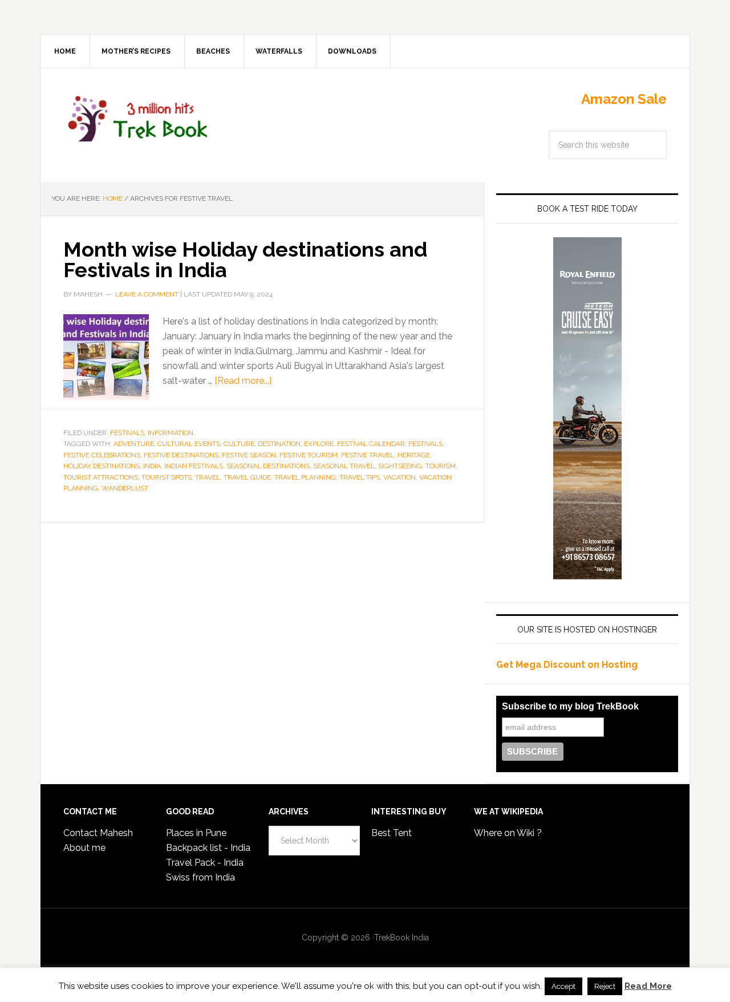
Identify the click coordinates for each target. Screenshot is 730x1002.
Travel (207, 477)
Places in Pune (196, 832)
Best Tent (391, 832)
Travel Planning (305, 477)
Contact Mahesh (98, 832)
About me (84, 847)
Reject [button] (604, 986)
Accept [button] (563, 986)
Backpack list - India (208, 847)
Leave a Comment (147, 294)
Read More (648, 986)
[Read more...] (242, 380)
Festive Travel (367, 455)
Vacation (399, 477)
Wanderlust (125, 488)
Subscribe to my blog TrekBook (570, 706)
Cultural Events (188, 444)
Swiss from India (200, 877)
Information (170, 433)
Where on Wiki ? (508, 832)
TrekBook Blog (137, 117)
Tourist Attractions (100, 477)
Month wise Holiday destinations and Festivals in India (245, 259)
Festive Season (249, 455)
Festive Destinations (181, 455)
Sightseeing (400, 466)
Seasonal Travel (344, 466)
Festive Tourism (308, 455)
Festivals (127, 433)
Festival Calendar (371, 444)
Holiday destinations (101, 466)
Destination (279, 444)
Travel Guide (247, 477)
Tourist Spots (166, 477)
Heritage (414, 455)
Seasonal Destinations (268, 466)
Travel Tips (359, 477)
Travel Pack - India (205, 862)
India (152, 466)
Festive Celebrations (101, 455)
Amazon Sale (624, 99)
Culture (239, 444)
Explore (319, 444)
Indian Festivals (193, 466)
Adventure (133, 444)
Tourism (440, 466)
